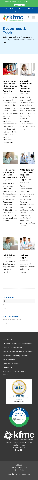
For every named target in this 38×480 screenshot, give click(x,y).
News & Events (11, 9)
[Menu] (32, 18)
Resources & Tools (26, 9)
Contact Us (19, 12)
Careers (19, 465)
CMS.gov (6, 323)
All (4, 301)
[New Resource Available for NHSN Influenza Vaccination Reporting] (10, 69)
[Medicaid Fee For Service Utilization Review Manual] (10, 158)
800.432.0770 (19, 448)
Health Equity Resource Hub (12, 319)
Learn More (19, 5)
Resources (6, 305)
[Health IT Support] (27, 243)
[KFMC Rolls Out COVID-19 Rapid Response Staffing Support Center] (27, 158)
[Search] (28, 18)
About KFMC (8, 340)
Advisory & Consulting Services (15, 356)
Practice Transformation (12, 348)
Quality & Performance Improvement (18, 344)
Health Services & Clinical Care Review (18, 352)
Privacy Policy (19, 470)
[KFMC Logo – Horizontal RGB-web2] (16, 18)
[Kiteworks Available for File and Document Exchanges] (27, 69)
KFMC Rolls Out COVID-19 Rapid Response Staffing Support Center (27, 175)
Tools (4, 308)
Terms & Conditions (19, 467)
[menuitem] (11, 8)
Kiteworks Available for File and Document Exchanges (26, 86)
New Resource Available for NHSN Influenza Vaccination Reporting (10, 86)
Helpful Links (9, 255)
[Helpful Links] (10, 243)
